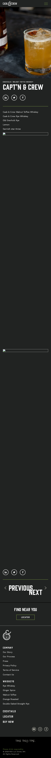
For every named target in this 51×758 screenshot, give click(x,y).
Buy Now (8, 721)
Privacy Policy (9, 665)
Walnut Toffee (9, 695)
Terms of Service (11, 670)
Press (5, 661)
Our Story (7, 652)
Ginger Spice (9, 690)
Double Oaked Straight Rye (16, 704)
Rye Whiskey (9, 686)
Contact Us (8, 674)
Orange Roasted (10, 699)
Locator (8, 716)
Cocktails (9, 711)
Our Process (9, 656)
